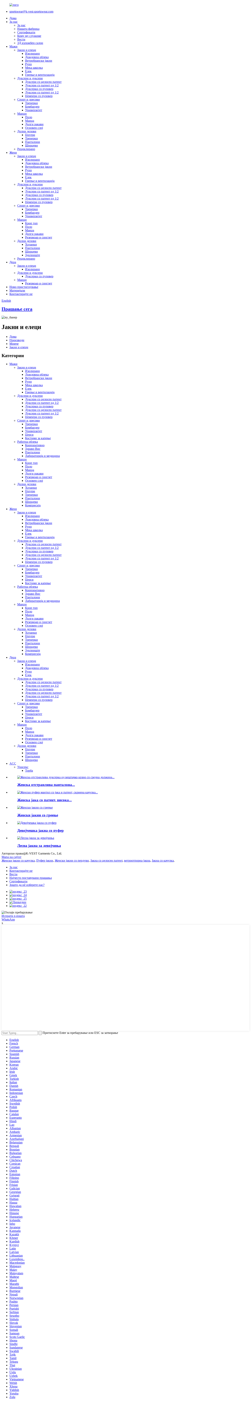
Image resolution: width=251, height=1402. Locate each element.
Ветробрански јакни (38, 60)
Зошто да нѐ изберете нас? (27, 885)
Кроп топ (31, 223)
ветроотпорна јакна (137, 860)
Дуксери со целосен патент (43, 81)
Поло (28, 117)
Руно (28, 64)
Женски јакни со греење (37, 815)
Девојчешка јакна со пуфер (40, 830)
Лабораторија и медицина (42, 456)
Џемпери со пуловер (39, 96)
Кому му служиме (29, 36)
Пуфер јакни (44, 860)
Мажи (13, 46)
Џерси (29, 434)
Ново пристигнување (23, 287)
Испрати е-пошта (13, 916)
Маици (22, 113)
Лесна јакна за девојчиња (39, 846)
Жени (13, 152)
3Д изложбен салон (30, 43)
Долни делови (26, 131)
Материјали (17, 290)
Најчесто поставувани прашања (30, 877)
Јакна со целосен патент (106, 860)
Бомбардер (32, 106)
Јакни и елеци (26, 50)
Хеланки (31, 244)
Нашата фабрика (28, 28)
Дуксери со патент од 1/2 (42, 85)
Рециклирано (26, 149)
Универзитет (33, 110)
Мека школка (34, 67)
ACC (12, 763)
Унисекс (22, 767)
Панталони (32, 142)
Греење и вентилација (40, 74)
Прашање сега (17, 309)
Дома (12, 18)
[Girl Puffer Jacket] (36, 822)
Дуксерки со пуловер (39, 89)
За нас (13, 21)
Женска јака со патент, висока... (44, 800)
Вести (21, 39)
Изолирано (32, 53)
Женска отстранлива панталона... (46, 785)
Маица (29, 120)
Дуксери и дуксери (30, 78)
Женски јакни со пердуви (72, 860)
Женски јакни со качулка (18, 860)
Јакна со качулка (163, 860)
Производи (16, 340)
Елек (28, 71)
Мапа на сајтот (11, 857)
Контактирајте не (21, 294)
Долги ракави (34, 124)
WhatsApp (8, 919)
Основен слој (34, 127)
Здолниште (32, 255)
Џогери (30, 135)
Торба (29, 770)
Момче (14, 343)
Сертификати (26, 32)
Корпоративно (35, 445)
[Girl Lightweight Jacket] (35, 838)
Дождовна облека (37, 57)
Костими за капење (38, 438)
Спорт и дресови (28, 99)
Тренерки (31, 103)
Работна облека (27, 441)
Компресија (33, 505)
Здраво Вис (32, 448)
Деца (12, 262)
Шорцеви (31, 145)
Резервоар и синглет (38, 237)
